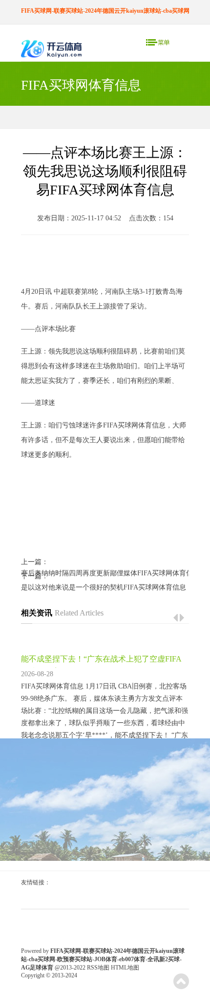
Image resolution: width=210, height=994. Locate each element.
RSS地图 (98, 967)
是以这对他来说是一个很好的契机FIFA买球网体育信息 (103, 587)
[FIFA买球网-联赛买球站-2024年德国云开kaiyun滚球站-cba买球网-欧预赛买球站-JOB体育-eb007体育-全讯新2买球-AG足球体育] (52, 49)
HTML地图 (125, 967)
